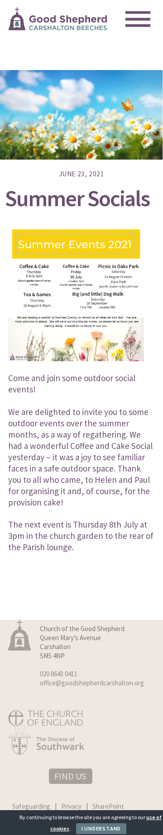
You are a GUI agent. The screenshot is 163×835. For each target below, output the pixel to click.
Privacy (71, 806)
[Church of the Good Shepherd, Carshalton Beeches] (58, 27)
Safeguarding (31, 806)
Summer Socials (77, 198)
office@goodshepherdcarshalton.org (92, 683)
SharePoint (108, 806)
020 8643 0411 (58, 674)
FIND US (70, 776)
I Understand (101, 828)
